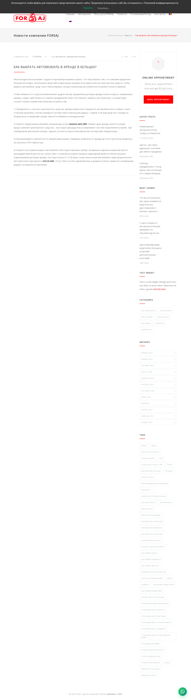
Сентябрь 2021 (158, 391)
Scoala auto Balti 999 (151, 465)
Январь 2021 (158, 422)
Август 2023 (158, 372)
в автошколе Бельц (151, 540)
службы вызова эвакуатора (155, 603)
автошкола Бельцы (150, 515)
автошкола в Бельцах (152, 521)
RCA (161, 458)
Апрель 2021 (158, 410)
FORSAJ (38, 56)
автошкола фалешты (151, 528)
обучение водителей (163, 585)
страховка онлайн (150, 644)
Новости (122, 14)
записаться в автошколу (153, 572)
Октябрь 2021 (158, 384)
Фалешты (145, 490)
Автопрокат (166, 311)
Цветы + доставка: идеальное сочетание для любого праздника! (150, 148)
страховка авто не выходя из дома (155, 636)
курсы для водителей (151, 578)
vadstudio (111, 694)
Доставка (146, 323)
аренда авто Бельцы (76, 56)
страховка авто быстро (153, 610)
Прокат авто (147, 477)
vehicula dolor (159, 289)
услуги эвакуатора (150, 656)
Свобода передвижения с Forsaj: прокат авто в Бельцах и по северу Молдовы (151, 168)
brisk (143, 446)
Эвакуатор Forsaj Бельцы (153, 496)
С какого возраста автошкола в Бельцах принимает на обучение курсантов (150, 228)
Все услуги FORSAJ (104, 14)
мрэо (169, 578)
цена (167, 663)
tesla (169, 465)
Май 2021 (158, 403)
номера (145, 585)
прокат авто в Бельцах (152, 597)
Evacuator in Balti (150, 452)
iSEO (120, 694)
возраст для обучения (152, 547)
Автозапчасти (148, 311)
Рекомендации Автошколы (154, 483)
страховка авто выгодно (153, 616)
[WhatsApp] (182, 691)
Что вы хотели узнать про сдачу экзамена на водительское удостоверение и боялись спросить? (150, 204)
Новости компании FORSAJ (36, 35)
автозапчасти (148, 502)
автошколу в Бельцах (152, 534)
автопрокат (60, 56)
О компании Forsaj (140, 14)
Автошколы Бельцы (151, 471)
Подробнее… (103, 8)
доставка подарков (151, 559)
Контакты (159, 14)
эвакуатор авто (149, 675)
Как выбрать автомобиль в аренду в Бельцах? (55, 67)
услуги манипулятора (152, 650)
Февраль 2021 (158, 416)
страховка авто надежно (153, 629)
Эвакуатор (146, 330)
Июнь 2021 (158, 397)
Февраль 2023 (158, 378)
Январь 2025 (158, 359)
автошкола (147, 509)
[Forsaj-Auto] (39, 17)
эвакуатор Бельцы (150, 669)
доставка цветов (149, 566)
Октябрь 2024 (158, 365)
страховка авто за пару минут (156, 622)
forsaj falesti (148, 458)
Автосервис (147, 317)
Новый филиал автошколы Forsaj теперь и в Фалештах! (150, 130)
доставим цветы (149, 553)
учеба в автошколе (150, 663)
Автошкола (84, 14)
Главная (69, 14)
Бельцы (168, 471)
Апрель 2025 (158, 353)
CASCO (154, 446)
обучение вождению (151, 591)
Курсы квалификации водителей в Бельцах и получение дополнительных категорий (150, 251)
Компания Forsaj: (115, 35)
